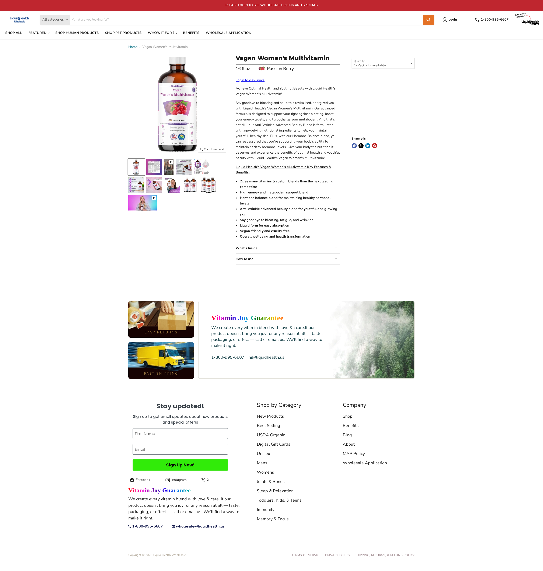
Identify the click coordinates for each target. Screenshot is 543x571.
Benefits (351, 425)
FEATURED (37, 33)
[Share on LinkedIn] (367, 145)
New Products (270, 416)
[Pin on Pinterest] (374, 145)
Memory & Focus (273, 519)
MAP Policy (354, 453)
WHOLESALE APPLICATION (228, 33)
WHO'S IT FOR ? (161, 33)
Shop (348, 416)
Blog (347, 435)
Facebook (354, 145)
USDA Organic (271, 435)
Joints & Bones (271, 481)
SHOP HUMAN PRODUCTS (77, 33)
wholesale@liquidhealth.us (200, 526)
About (349, 444)
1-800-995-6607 (147, 526)
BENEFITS (191, 33)
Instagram (175, 480)
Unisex (263, 453)
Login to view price (250, 80)
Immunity (265, 509)
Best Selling (268, 425)
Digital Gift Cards (273, 444)
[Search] (428, 20)
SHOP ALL (13, 33)
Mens (262, 463)
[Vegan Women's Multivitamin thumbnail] (136, 167)
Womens (265, 472)
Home (133, 47)
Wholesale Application (365, 463)
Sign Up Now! (180, 465)
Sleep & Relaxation (275, 491)
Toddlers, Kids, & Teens (279, 500)
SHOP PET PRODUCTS (123, 33)
